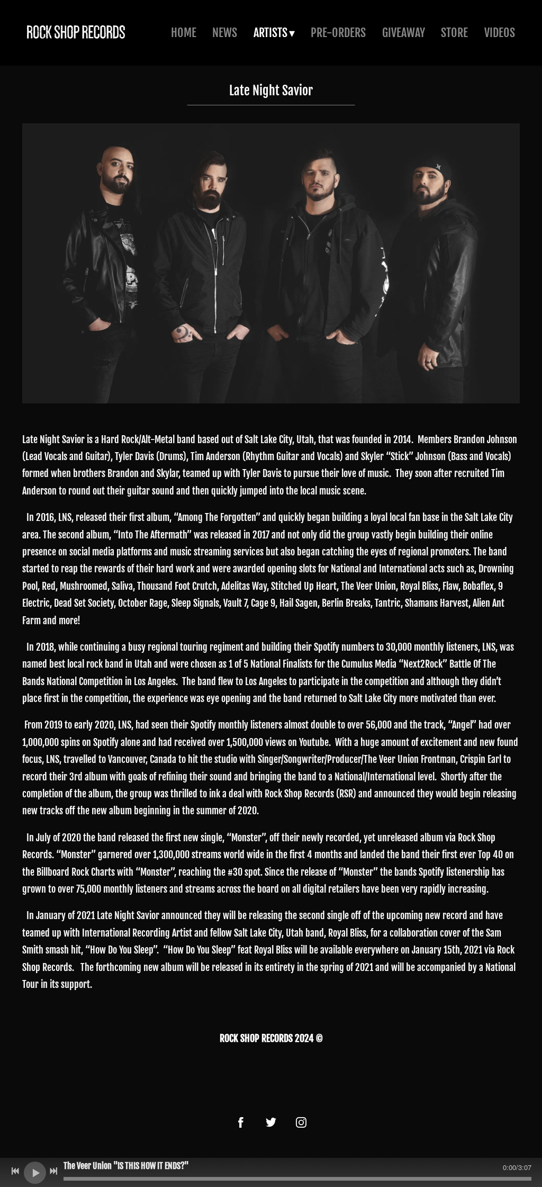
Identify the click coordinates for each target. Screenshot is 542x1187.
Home (183, 32)
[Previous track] (15, 1171)
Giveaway (403, 32)
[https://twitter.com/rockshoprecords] (271, 1122)
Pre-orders (338, 32)
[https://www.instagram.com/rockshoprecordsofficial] (301, 1122)
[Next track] (53, 1171)
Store (454, 32)
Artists (270, 32)
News (224, 32)
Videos (499, 32)
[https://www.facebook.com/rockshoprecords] (241, 1122)
